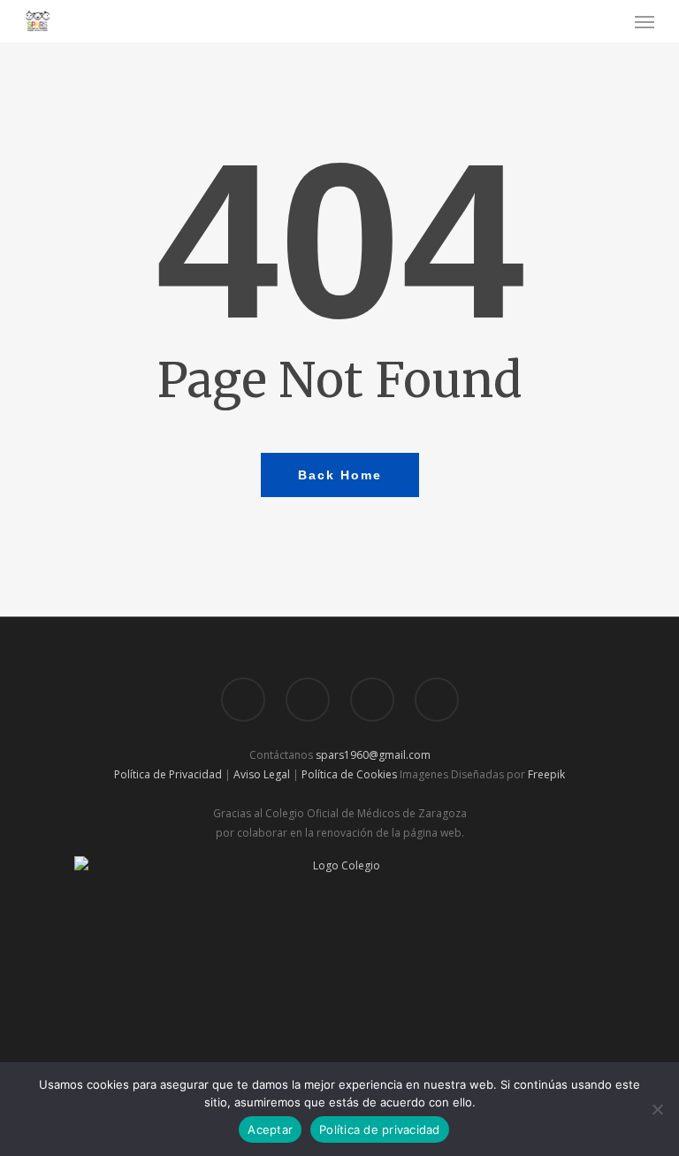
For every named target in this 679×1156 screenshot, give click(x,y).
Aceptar (270, 1129)
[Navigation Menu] (644, 21)
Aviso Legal (261, 774)
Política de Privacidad (168, 774)
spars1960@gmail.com (373, 754)
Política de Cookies (349, 774)
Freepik (546, 774)
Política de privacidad (379, 1129)
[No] (657, 1109)
